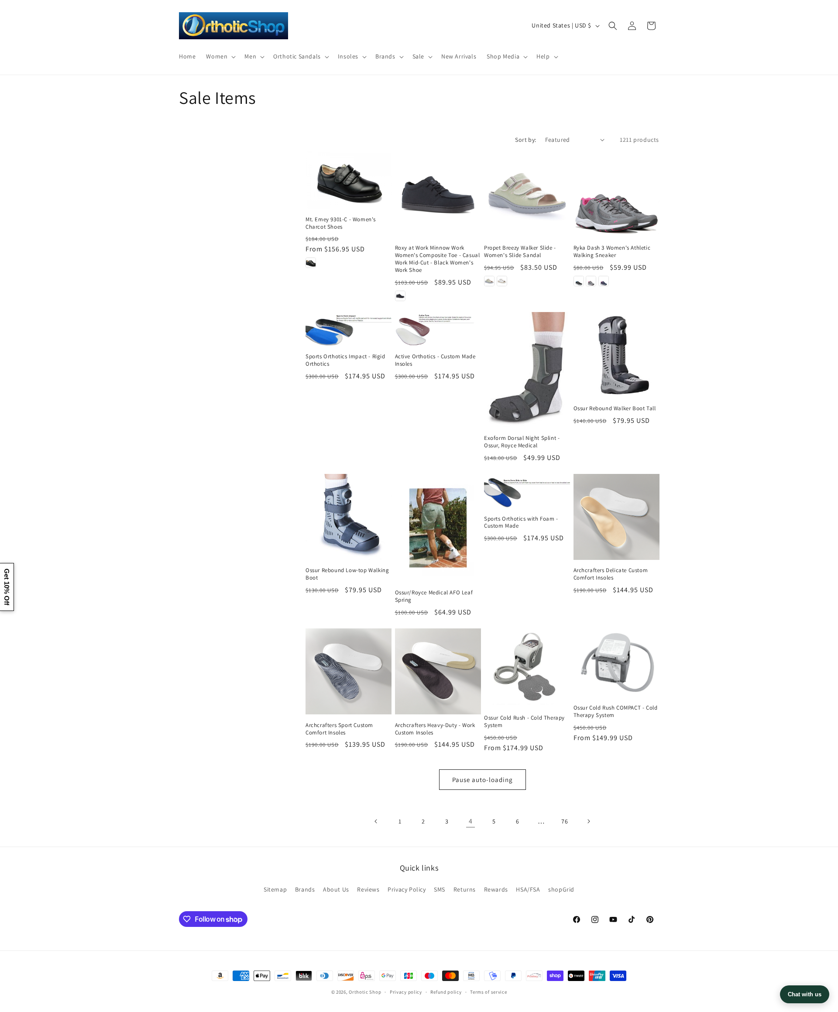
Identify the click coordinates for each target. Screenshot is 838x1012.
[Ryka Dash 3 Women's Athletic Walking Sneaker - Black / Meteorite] (579, 281)
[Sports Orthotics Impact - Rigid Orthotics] (349, 329)
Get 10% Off (6, 587)
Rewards (496, 889)
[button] (220, 56)
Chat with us (804, 994)
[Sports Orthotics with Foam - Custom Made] (527, 491)
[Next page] (588, 821)
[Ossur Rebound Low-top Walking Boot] (349, 517)
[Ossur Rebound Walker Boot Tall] (616, 355)
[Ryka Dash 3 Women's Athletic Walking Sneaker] (616, 194)
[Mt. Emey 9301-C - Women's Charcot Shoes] (349, 180)
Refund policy (445, 992)
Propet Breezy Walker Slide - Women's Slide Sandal (520, 251)
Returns (464, 889)
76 (564, 821)
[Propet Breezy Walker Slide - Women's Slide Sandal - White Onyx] (502, 281)
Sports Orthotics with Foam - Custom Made (521, 522)
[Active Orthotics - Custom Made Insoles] (438, 329)
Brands (305, 889)
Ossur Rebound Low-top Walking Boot (347, 574)
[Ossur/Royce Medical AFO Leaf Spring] (438, 528)
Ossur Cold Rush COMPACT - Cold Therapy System (616, 711)
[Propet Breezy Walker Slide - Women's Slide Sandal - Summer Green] (489, 281)
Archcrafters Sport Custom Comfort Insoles (339, 729)
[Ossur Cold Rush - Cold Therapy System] (527, 667)
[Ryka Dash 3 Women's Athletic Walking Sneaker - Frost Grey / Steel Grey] (591, 281)
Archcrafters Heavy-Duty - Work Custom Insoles (435, 729)
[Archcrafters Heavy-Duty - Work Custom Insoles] (438, 671)
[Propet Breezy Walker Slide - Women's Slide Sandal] (527, 194)
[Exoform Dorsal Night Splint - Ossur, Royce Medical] (527, 369)
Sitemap (275, 889)
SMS (439, 889)
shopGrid (561, 889)
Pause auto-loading (482, 779)
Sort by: (525, 140)
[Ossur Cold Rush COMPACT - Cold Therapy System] (616, 662)
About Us (336, 889)
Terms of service (488, 992)
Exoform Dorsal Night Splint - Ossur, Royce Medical (522, 442)
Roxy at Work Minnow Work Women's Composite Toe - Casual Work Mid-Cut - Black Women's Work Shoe (437, 259)
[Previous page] (376, 821)
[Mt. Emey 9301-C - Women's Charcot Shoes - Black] (311, 262)
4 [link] (471, 821)
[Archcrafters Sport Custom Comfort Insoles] (349, 671)
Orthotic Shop (365, 992)
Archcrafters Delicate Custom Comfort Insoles (611, 574)
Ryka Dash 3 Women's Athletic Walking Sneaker (612, 251)
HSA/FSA (528, 889)
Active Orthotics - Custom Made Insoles (435, 360)
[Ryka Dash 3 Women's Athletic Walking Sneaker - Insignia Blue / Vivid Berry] (603, 281)
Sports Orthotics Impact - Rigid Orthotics (345, 360)
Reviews (368, 889)
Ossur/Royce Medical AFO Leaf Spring (434, 596)
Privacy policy (406, 992)
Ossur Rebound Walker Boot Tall (615, 408)
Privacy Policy (407, 889)
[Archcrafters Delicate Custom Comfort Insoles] (616, 517)
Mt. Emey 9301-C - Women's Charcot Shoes (341, 223)
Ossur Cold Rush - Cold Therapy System (524, 721)
